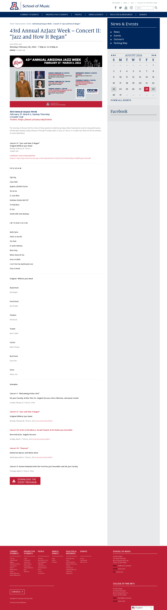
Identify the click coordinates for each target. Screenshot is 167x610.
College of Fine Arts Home (147, 3)
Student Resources (14, 573)
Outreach (119, 39)
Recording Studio (70, 562)
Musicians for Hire (43, 560)
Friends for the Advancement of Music (42, 567)
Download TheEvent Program (27, 481)
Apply (125, 3)
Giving (82, 558)
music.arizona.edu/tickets (41, 439)
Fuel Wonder (83, 560)
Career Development (15, 575)
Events (117, 35)
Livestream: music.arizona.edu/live (22, 156)
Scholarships (27, 566)
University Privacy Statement (18, 602)
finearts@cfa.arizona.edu (124, 598)
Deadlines (26, 571)
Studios (12, 571)
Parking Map (120, 43)
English (139, 608)
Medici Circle (83, 562)
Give (132, 3)
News (117, 32)
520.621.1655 (121, 569)
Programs (116, 3)
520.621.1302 (121, 601)
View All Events (121, 100)
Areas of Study (13, 560)
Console (16, 592)
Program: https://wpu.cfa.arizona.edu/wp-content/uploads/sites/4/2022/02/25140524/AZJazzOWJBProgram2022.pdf (50, 158)
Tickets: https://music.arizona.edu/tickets (31, 119)
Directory (40, 558)
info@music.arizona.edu (124, 565)
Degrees (12, 562)
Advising (12, 558)
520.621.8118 (119, 572)
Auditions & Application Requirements (27, 562)
